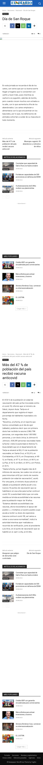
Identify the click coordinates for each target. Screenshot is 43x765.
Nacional (19, 10)
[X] (17, 25)
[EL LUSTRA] (8, 300)
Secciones (11, 10)
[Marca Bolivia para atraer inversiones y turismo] (8, 277)
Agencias (32, 758)
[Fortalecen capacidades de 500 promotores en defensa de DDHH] (8, 177)
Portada (7, 755)
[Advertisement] (21, 226)
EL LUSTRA (20, 297)
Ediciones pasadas (20, 758)
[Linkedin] (28, 25)
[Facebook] (12, 25)
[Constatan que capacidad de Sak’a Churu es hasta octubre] (8, 166)
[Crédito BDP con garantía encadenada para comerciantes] (8, 265)
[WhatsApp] (23, 25)
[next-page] (7, 196)
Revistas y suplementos (29, 755)
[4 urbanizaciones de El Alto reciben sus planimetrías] (8, 189)
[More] (34, 25)
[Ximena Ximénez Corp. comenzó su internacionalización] (8, 289)
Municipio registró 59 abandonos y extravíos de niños (32, 144)
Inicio (4, 10)
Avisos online (7, 758)
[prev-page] (3, 196)
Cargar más (21, 309)
